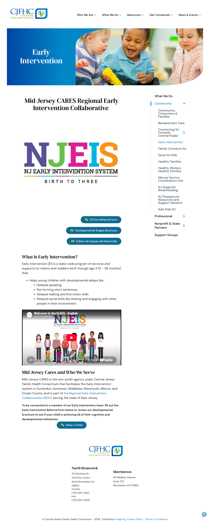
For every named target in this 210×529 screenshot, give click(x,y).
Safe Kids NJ (167, 209)
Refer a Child (73, 425)
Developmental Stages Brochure (96, 230)
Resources (134, 15)
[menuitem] (85, 15)
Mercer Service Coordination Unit (170, 179)
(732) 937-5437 (80, 493)
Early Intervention (170, 142)
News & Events (188, 15)
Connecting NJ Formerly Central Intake (168, 132)
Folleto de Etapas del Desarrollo (96, 241)
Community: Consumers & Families (168, 113)
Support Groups (166, 235)
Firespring (120, 519)
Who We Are (85, 15)
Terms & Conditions (156, 519)
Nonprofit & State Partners (167, 226)
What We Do (110, 15)
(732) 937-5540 (81, 500)
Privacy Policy (135, 519)
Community (163, 104)
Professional (163, 216)
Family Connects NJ (172, 148)
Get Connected (160, 15)
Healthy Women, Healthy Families (169, 170)
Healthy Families (169, 161)
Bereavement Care (171, 123)
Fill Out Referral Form (103, 220)
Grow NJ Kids (167, 155)
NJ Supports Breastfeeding (168, 189)
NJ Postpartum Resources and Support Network (170, 199)
